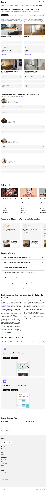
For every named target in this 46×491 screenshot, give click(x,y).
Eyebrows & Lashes (9, 5)
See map (37, 11)
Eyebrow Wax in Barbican (29, 421)
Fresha (16, 300)
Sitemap (2, 454)
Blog (2, 452)
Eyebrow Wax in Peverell (5, 426)
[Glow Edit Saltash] (28, 201)
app (19, 326)
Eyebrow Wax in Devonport (29, 426)
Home (2, 5)
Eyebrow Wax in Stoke (29, 423)
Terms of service (4, 474)
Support (2, 465)
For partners (3, 459)
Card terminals (4, 463)
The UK (23, 5)
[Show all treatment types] (44, 15)
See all (23, 178)
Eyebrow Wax (17, 5)
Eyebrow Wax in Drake (5, 425)
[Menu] (43, 2)
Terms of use (3, 476)
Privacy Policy (3, 472)
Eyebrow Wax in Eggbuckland (6, 428)
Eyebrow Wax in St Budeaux (30, 430)
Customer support (4, 450)
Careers (2, 448)
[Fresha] (3, 2)
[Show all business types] (44, 342)
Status (2, 467)
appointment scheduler (35, 310)
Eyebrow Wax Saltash (30, 5)
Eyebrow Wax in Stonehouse (6, 430)
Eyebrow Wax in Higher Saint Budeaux (32, 428)
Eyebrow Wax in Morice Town (30, 425)
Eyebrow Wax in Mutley (5, 423)
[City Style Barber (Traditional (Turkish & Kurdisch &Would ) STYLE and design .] (9, 201)
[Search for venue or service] (39, 2)
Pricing (2, 461)
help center (26, 315)
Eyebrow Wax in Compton (6, 421)
